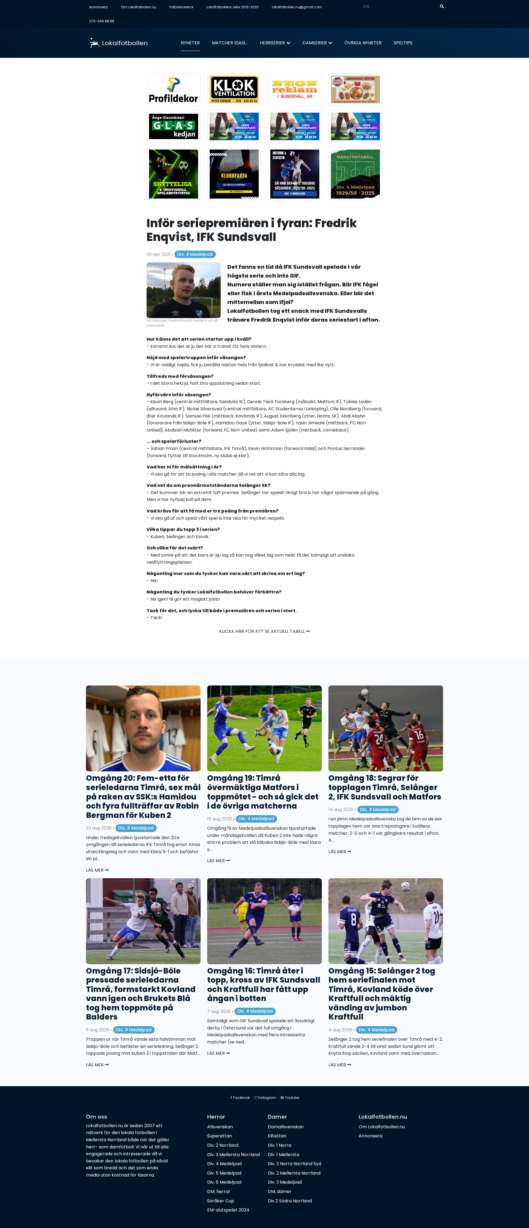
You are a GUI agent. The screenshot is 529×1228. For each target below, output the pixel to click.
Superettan (219, 1136)
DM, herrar (218, 1191)
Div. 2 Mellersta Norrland (294, 1173)
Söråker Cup (220, 1201)
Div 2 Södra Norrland (290, 1201)
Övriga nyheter (363, 43)
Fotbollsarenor (181, 7)
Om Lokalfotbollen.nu (138, 7)
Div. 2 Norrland (222, 1145)
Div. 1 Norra (279, 1145)
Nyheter (190, 43)
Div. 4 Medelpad (195, 254)
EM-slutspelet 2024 (228, 1210)
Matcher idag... (230, 43)
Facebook (241, 1097)
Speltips (403, 43)
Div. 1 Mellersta (283, 1154)
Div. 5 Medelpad (224, 1173)
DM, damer (280, 1191)
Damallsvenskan (286, 1127)
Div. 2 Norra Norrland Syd (294, 1164)
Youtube (291, 1097)
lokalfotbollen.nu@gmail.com (297, 7)
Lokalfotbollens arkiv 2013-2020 (233, 7)
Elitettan (277, 1136)
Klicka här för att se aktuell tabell (262, 631)
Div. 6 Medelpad (224, 1182)
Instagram (266, 1097)
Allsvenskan (220, 1127)
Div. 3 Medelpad (285, 1182)
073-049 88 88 (101, 21)
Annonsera (98, 7)
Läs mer (95, 870)
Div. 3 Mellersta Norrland (233, 1154)
